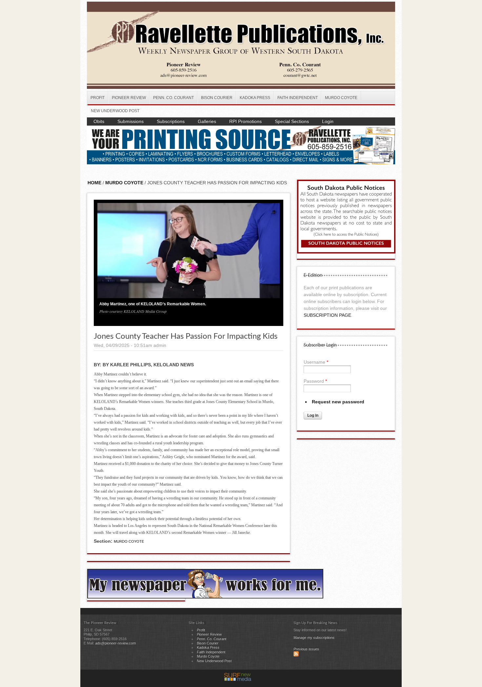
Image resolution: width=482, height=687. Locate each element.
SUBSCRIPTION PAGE (327, 315)
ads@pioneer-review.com (115, 643)
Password (315, 381)
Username (316, 362)
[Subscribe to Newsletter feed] (296, 655)
